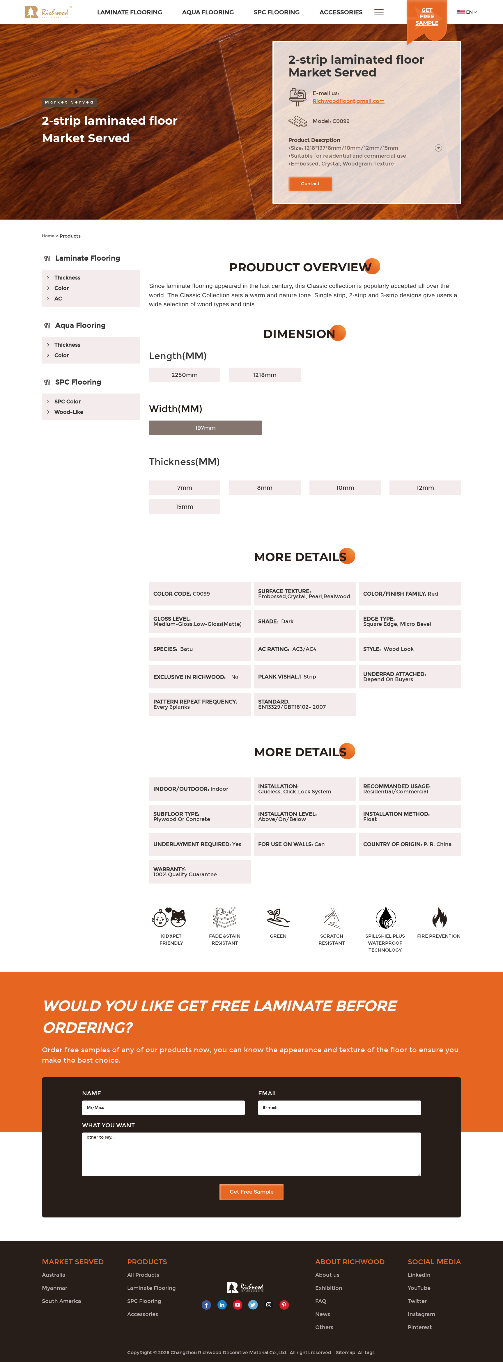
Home (48, 236)
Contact (310, 183)
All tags (366, 1352)
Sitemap (345, 1352)
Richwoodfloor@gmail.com (349, 101)
